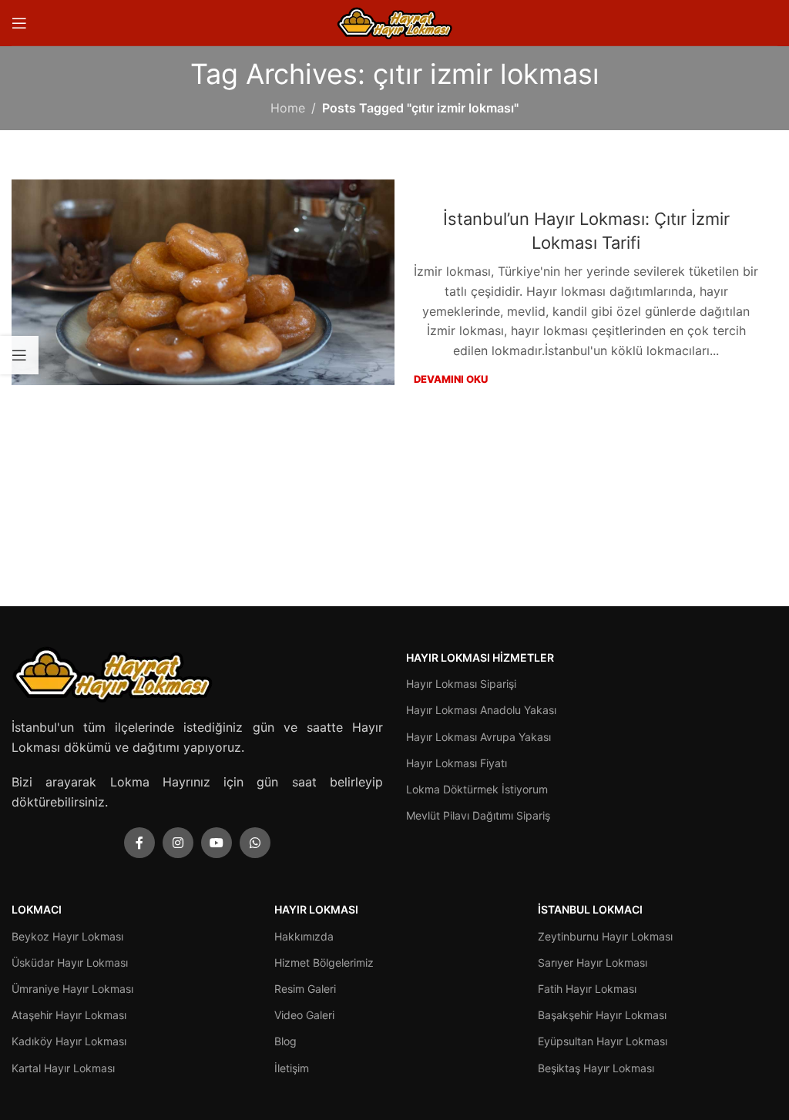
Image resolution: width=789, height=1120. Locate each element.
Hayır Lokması (316, 909)
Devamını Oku (451, 379)
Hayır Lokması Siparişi (461, 683)
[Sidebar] (19, 355)
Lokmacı (37, 909)
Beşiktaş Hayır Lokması (596, 1068)
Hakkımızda (304, 936)
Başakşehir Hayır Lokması (602, 1014)
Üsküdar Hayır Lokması (70, 962)
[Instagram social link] (178, 842)
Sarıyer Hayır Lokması (592, 962)
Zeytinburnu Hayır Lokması (605, 936)
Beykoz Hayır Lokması (67, 936)
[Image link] (112, 672)
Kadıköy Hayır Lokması (69, 1041)
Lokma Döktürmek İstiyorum (477, 789)
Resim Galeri (305, 988)
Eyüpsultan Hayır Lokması (602, 1041)
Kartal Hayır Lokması (63, 1068)
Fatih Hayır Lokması (587, 988)
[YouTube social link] (216, 842)
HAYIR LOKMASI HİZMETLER (480, 657)
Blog (285, 1041)
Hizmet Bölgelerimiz (324, 962)
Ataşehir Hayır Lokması (69, 1014)
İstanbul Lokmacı (590, 909)
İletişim (291, 1068)
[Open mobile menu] (19, 23)
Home (287, 108)
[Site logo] (394, 21)
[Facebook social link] (139, 842)
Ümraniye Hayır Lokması (72, 988)
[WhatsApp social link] (255, 842)
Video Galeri (304, 1014)
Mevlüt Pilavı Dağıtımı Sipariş (478, 815)
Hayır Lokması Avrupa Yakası (478, 736)
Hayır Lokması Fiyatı (456, 763)
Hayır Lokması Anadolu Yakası (481, 709)
